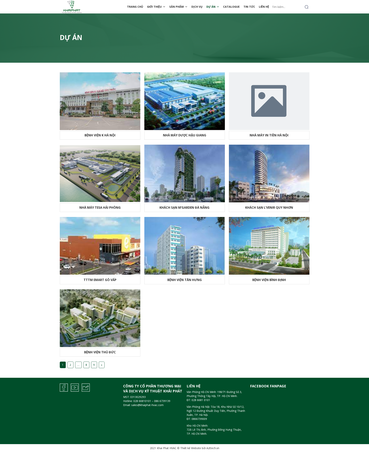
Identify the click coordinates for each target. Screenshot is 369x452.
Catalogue (231, 6)
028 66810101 (142, 401)
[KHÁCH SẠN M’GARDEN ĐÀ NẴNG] (184, 173)
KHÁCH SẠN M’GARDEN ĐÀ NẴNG (184, 207)
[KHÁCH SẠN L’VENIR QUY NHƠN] (269, 173)
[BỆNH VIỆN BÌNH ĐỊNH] (269, 245)
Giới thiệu (154, 6)
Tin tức (249, 6)
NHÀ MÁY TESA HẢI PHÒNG (100, 207)
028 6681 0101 (201, 400)
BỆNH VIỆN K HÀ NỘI (100, 135)
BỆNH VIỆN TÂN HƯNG (184, 280)
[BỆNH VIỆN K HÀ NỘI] (100, 101)
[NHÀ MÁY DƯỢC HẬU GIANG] (184, 101)
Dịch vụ (197, 6)
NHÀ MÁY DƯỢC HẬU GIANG (184, 135)
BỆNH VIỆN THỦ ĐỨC (100, 352)
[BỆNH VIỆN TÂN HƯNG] (184, 245)
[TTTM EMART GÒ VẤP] (100, 245)
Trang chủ (135, 6)
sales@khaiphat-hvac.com (147, 405)
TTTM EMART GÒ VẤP (100, 280)
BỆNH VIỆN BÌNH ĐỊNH (269, 280)
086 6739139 (162, 401)
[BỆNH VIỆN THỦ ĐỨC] (100, 318)
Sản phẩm (176, 6)
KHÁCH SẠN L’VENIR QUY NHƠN (269, 207)
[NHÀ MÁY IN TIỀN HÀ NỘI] (269, 101)
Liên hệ (264, 6)
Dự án (210, 6)
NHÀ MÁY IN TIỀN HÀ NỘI (269, 135)
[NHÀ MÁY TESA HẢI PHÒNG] (100, 173)
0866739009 (199, 419)
